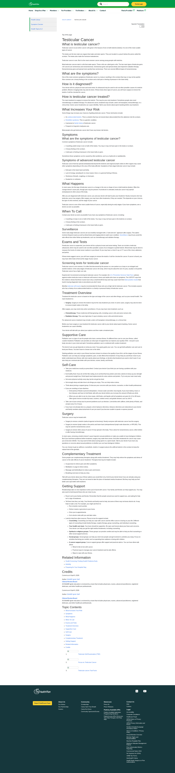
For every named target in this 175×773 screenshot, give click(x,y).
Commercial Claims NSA (134, 751)
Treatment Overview (72, 626)
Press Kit (106, 704)
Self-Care (69, 632)
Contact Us (130, 702)
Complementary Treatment (74, 638)
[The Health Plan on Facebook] (131, 691)
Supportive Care (71, 629)
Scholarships (85, 704)
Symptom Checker (37, 24)
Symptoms (69, 613)
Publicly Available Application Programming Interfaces (112, 713)
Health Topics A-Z (37, 29)
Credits (68, 647)
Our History (61, 704)
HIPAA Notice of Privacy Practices (134, 719)
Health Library (35, 20)
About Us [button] (92, 10)
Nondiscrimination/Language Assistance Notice (135, 727)
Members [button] (53, 10)
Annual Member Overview (134, 734)
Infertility (68, 564)
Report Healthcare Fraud (42, 703)
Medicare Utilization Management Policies (136, 744)
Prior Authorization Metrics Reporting (134, 747)
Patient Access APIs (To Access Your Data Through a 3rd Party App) (113, 717)
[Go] (101, 4)
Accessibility (130, 712)
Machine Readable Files (134, 741)
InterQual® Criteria (132, 758)
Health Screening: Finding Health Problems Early (81, 561)
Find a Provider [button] (126, 10)
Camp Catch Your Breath (88, 707)
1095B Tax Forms (132, 755)
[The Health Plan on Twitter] (137, 691)
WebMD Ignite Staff (73, 594)
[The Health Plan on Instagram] (140, 691)
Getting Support (71, 641)
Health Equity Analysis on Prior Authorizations (136, 761)
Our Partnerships (63, 707)
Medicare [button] (140, 10)
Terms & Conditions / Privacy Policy (135, 731)
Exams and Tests (71, 623)
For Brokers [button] (80, 10)
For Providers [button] (66, 10)
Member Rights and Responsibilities (132, 737)
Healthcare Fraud (132, 717)
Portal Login (139, 4)
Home (31, 10)
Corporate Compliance (133, 714)
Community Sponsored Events (90, 711)
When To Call (70, 620)
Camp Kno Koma (86, 709)
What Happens (70, 616)
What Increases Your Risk (74, 610)
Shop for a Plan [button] (40, 10)
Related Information (72, 644)
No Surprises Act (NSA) (134, 753)
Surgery (68, 635)
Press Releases (108, 707)
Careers (60, 709)
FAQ (128, 704)
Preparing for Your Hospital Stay (76, 567)
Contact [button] (103, 10)
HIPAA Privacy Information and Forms (136, 723)
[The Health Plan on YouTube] (144, 691)
